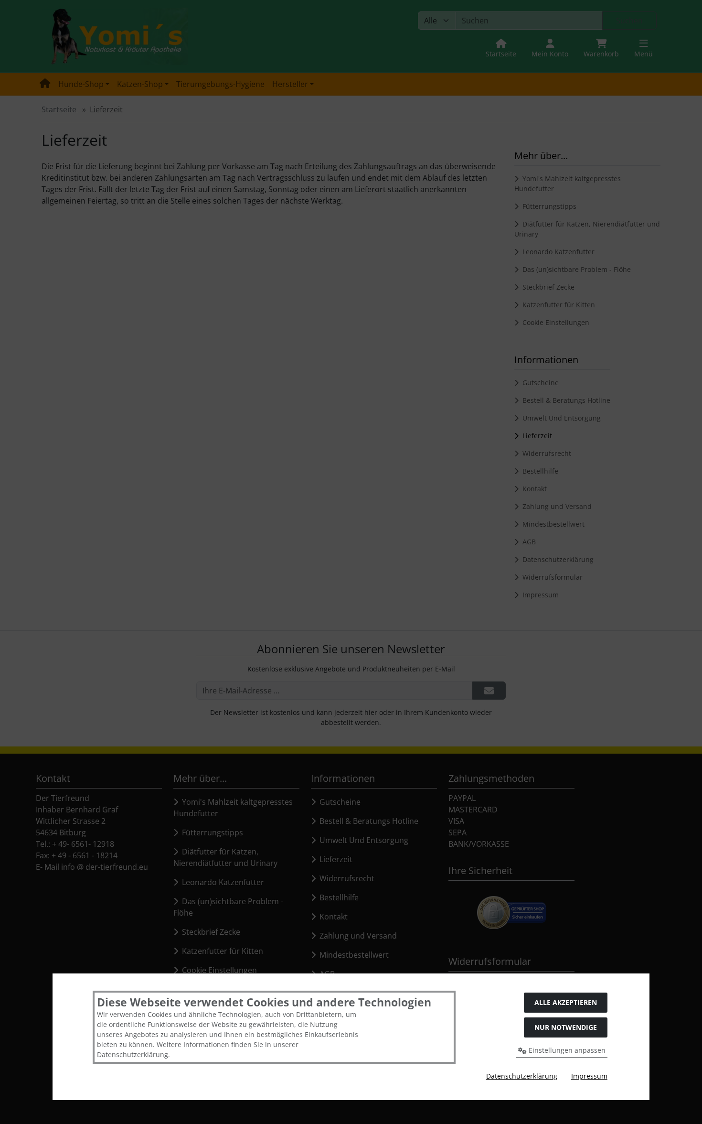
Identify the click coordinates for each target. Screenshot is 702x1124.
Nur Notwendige (565, 1027)
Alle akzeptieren (565, 1002)
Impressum (589, 1076)
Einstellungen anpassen (566, 1050)
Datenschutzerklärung (521, 1076)
